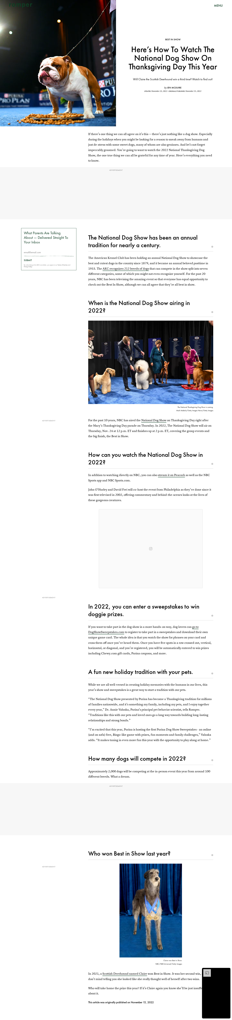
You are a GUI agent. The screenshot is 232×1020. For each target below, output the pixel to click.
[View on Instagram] (151, 548)
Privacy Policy (28, 267)
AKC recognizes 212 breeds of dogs (126, 269)
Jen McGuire (174, 87)
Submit (28, 260)
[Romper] (20, 5)
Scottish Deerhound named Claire (124, 974)
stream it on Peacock (171, 475)
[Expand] (205, 971)
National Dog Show (153, 420)
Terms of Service (63, 265)
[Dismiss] (226, 971)
